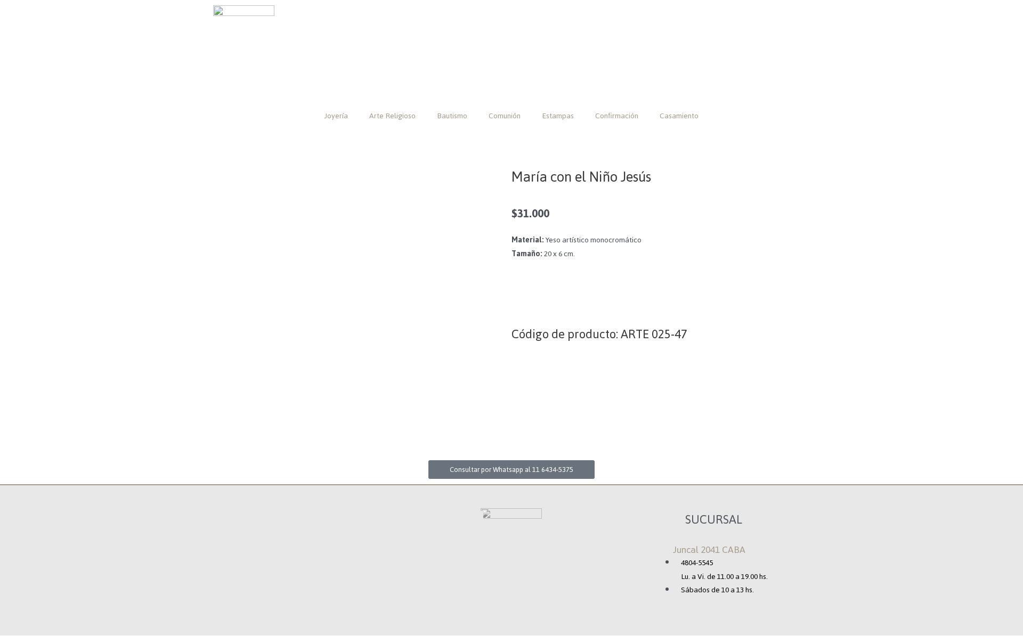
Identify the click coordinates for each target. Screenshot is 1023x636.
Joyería (336, 116)
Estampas (558, 116)
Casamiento (679, 116)
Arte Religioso (392, 116)
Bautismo (452, 116)
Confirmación (616, 116)
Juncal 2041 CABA (709, 550)
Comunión (505, 116)
